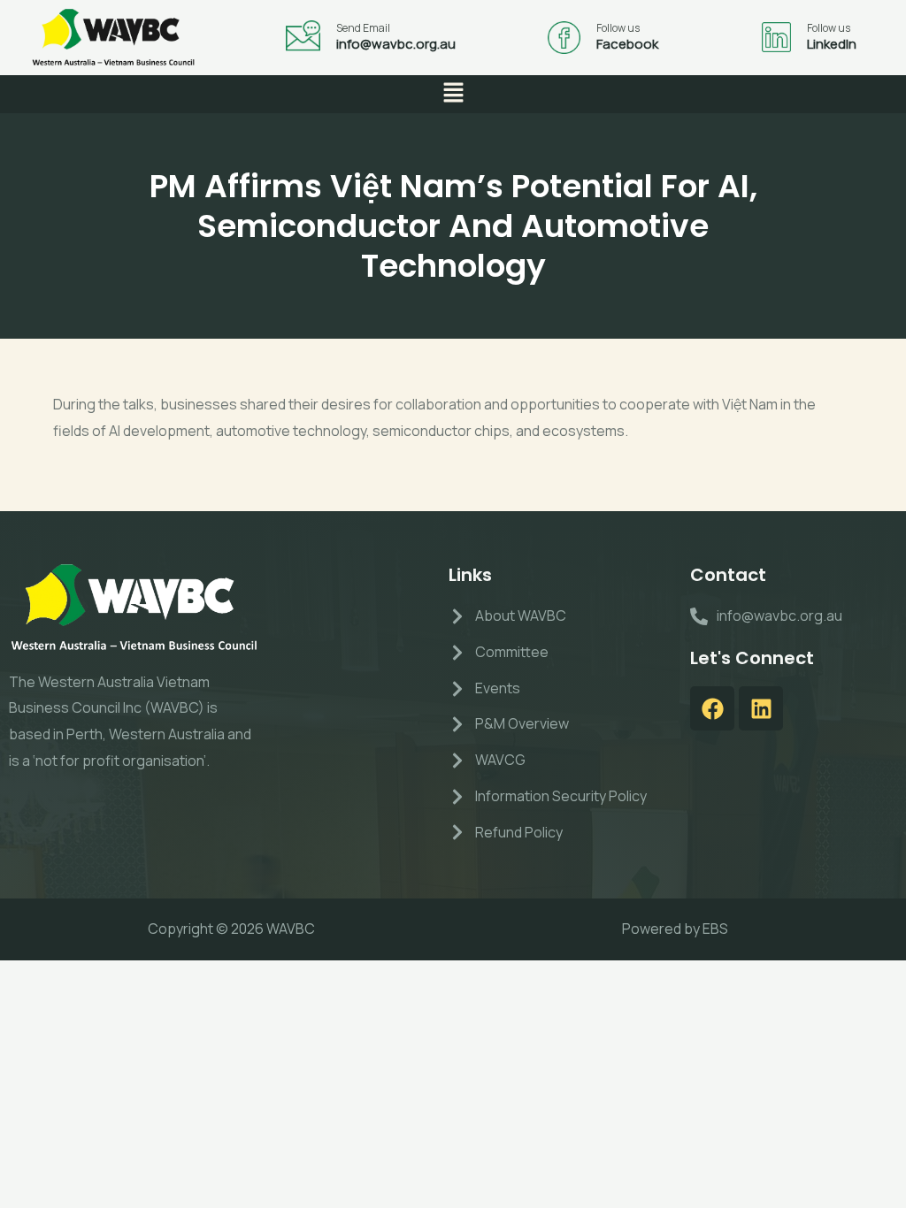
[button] (453, 94)
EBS (715, 928)
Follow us (618, 27)
